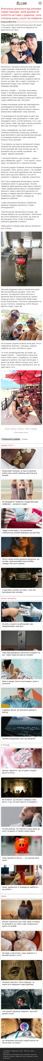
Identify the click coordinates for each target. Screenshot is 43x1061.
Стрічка (24, 439)
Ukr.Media (14, 86)
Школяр (14, 429)
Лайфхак (34, 429)
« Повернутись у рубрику (11, 439)
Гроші (8, 429)
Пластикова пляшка (21, 432)
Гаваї (27, 429)
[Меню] (40, 3)
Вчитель (21, 429)
